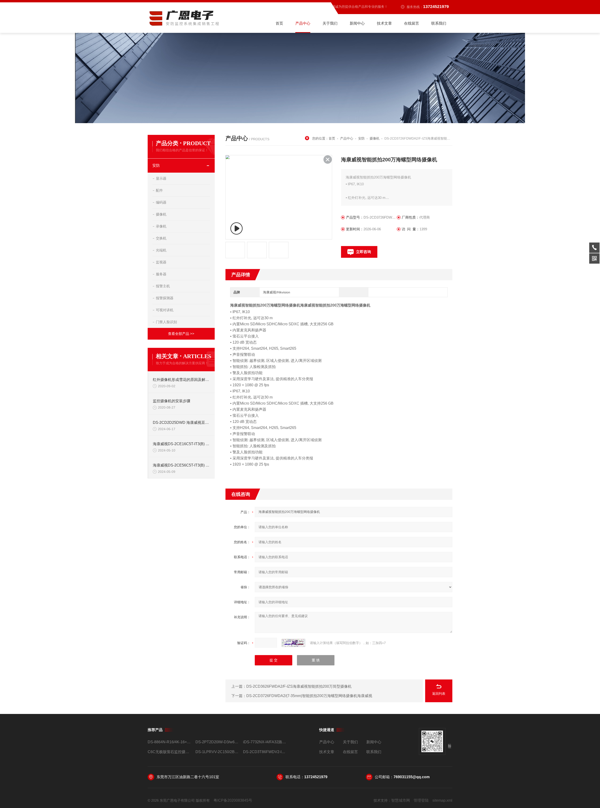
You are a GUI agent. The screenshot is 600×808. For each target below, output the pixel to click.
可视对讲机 (164, 310)
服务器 (161, 274)
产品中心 (302, 23)
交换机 (161, 238)
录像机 (161, 226)
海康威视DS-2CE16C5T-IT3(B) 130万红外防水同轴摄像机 (181, 444)
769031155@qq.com (412, 777)
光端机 (161, 250)
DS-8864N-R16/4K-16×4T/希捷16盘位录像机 (169, 742)
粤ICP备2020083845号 (233, 800)
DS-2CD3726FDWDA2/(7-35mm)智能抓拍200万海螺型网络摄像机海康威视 (309, 696)
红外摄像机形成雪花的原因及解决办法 (181, 380)
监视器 (161, 262)
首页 (279, 23)
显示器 (161, 178)
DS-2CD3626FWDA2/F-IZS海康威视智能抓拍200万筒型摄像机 (299, 686)
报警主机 (163, 286)
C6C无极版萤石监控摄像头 (169, 752)
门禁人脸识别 (166, 322)
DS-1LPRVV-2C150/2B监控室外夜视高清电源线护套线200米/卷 (217, 752)
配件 (159, 190)
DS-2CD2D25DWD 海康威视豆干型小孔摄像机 (181, 423)
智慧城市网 (400, 800)
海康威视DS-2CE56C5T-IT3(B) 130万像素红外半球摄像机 (181, 465)
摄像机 (161, 214)
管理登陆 (421, 800)
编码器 (161, 202)
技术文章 (384, 23)
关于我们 (330, 23)
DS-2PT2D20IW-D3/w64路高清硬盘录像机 (217, 742)
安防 (156, 165)
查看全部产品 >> (181, 334)
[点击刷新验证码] (293, 643)
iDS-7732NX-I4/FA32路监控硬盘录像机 (265, 742)
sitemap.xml (442, 800)
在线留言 (411, 23)
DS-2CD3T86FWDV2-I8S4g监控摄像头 (265, 752)
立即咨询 (363, 252)
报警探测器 (164, 298)
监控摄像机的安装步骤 (171, 401)
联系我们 (438, 23)
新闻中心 (357, 23)
